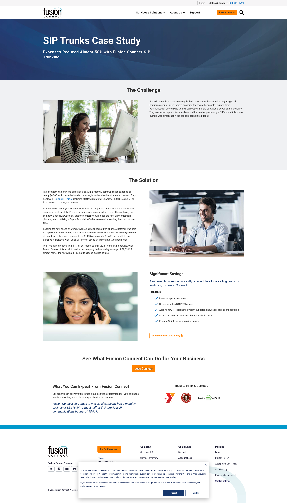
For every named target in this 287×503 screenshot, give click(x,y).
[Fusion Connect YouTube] (66, 469)
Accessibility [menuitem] (221, 469)
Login (202, 3)
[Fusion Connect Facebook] (59, 469)
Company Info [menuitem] (147, 452)
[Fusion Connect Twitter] (51, 469)
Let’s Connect (227, 12)
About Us (176, 12)
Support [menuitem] (182, 452)
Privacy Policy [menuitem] (222, 458)
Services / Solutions (149, 12)
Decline (196, 493)
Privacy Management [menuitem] (225, 475)
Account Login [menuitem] (185, 458)
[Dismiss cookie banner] (206, 465)
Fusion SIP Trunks (63, 199)
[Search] (241, 12)
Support (195, 12)
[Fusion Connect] (52, 12)
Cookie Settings (222, 481)
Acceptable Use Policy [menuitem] (226, 464)
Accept (174, 493)
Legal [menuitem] (217, 452)
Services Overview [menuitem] (149, 458)
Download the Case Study (166, 335)
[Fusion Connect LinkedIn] (74, 469)
